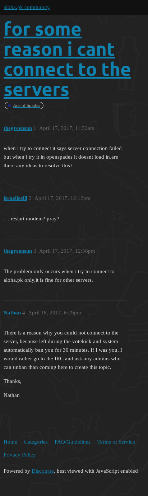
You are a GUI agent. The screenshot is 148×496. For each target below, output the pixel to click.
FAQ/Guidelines (73, 442)
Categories (36, 442)
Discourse (43, 471)
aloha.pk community (27, 7)
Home (10, 442)
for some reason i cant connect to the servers (67, 58)
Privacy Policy (20, 455)
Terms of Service (116, 442)
